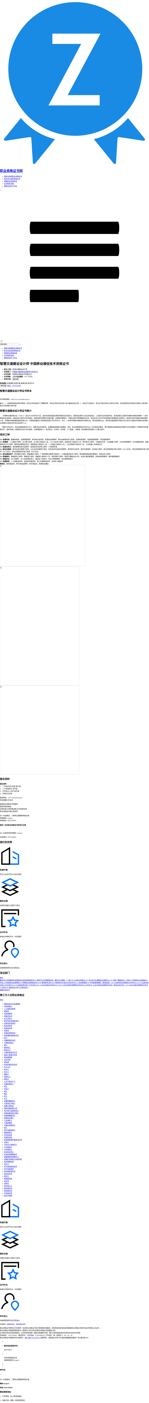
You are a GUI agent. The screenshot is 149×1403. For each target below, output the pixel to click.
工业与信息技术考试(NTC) (51, 985)
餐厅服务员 (8, 1188)
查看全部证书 (5, 990)
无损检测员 (8, 1137)
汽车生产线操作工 (10, 1145)
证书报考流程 (9, 184)
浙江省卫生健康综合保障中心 (100, 980)
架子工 (6, 1072)
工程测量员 (8, 1123)
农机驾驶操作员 (9, 1171)
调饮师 (6, 1062)
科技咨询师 (8, 1028)
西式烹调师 (8, 1196)
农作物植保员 (9, 1162)
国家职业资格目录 (10, 181)
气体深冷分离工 (9, 1103)
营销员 (6, 1011)
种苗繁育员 (8, 1179)
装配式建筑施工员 (10, 1108)
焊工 (5, 1038)
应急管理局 (84, 983)
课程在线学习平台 (10, 186)
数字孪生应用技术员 (11, 1021)
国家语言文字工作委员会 (19, 987)
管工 (5, 1045)
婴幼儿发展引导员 (10, 1055)
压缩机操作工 (9, 1084)
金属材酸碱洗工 (9, 1101)
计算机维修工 (9, 1043)
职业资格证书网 (20, 1324)
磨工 (5, 1094)
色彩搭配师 (8, 1014)
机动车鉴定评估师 (10, 1064)
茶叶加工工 (8, 1186)
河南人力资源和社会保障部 (137, 980)
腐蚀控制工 (8, 1132)
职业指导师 (8, 1026)
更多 (1, 978)
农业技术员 (8, 1174)
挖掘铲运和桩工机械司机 (13, 1159)
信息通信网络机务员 (11, 1035)
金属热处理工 (9, 1118)
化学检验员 (8, 1135)
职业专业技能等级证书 (12, 179)
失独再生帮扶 (10, 1324)
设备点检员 (8, 1016)
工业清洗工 (8, 1120)
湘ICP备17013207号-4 (32, 1338)
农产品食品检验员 (10, 1166)
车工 (5, 1098)
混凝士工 (7, 1077)
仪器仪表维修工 (9, 1125)
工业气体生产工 (9, 1081)
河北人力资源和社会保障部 (11, 983)
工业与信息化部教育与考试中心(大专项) (77, 985)
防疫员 (6, 1030)
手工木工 (7, 1067)
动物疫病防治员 (9, 1040)
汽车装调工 (8, 1147)
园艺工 (6, 1176)
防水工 (6, 1069)
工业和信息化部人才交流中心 (28, 985)
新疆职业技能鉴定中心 (32, 983)
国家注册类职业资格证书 (13, 176)
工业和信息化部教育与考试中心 (127, 983)
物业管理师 (8, 1057)
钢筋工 (6, 1074)
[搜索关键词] (20, 344)
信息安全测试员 (9, 1023)
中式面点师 (8, 1193)
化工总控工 (8, 1018)
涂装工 (6, 1142)
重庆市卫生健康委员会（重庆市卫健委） (52, 980)
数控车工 (7, 1050)
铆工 (5, 1091)
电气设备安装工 (9, 1130)
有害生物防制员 (9, 1033)
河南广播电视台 (119, 980)
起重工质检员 (9, 1106)
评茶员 (6, 1183)
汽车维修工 (8, 1149)
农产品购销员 (9, 1169)
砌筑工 (6, 1079)
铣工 (5, 1096)
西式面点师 (8, 1191)
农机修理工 (8, 1006)
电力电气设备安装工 (11, 1111)
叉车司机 (7, 1060)
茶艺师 (6, 1181)
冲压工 (6, 1089)
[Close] (1, 1374)
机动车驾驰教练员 (10, 1154)
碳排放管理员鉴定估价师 (13, 1140)
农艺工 (6, 1164)
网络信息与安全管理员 (12, 1004)
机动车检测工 (9, 1152)
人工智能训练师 (9, 1009)
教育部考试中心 (48, 983)
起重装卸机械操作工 (11, 1157)
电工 (5, 1128)
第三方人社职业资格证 (78, 980)
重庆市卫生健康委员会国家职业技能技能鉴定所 (18, 980)
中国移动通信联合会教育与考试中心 (25, 372)
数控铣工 (7, 1047)
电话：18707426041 (14, 386)
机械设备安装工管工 (11, 1113)
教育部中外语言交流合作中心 (66, 983)
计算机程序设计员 (10, 1052)
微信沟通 (15, 379)
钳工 (5, 1086)
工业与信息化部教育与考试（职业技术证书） (110, 985)
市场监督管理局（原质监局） (102, 983)
